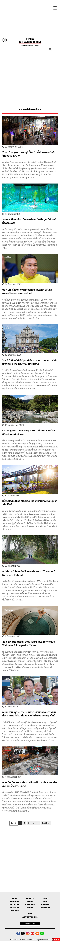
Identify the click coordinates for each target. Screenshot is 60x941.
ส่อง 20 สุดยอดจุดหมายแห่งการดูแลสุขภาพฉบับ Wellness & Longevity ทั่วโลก (28, 643)
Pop (45, 898)
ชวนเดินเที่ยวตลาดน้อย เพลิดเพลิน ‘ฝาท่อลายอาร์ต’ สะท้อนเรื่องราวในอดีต (29, 784)
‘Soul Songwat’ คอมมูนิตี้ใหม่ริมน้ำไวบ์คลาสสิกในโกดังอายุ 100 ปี (28, 153)
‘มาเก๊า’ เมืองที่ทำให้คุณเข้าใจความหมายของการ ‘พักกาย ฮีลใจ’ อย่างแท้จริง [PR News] (29, 361)
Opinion (14, 904)
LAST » (45, 823)
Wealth (30, 898)
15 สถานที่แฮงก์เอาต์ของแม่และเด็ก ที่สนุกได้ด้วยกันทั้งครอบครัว (29, 221)
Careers (30, 904)
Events (45, 904)
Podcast (14, 901)
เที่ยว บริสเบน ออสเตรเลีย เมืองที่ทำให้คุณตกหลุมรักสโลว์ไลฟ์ (29, 502)
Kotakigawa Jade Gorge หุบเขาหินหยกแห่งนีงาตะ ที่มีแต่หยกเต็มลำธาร (29, 432)
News (14, 898)
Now (45, 901)
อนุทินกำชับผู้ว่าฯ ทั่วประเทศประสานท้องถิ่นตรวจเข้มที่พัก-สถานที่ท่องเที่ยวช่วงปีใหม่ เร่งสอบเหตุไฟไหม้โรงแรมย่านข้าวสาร (29, 713)
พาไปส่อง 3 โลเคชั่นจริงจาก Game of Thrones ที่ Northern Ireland (28, 573)
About (29, 908)
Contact (45, 908)
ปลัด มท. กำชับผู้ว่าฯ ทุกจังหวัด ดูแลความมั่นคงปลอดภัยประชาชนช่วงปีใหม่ (27, 291)
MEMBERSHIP (30, 923)
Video (29, 901)
